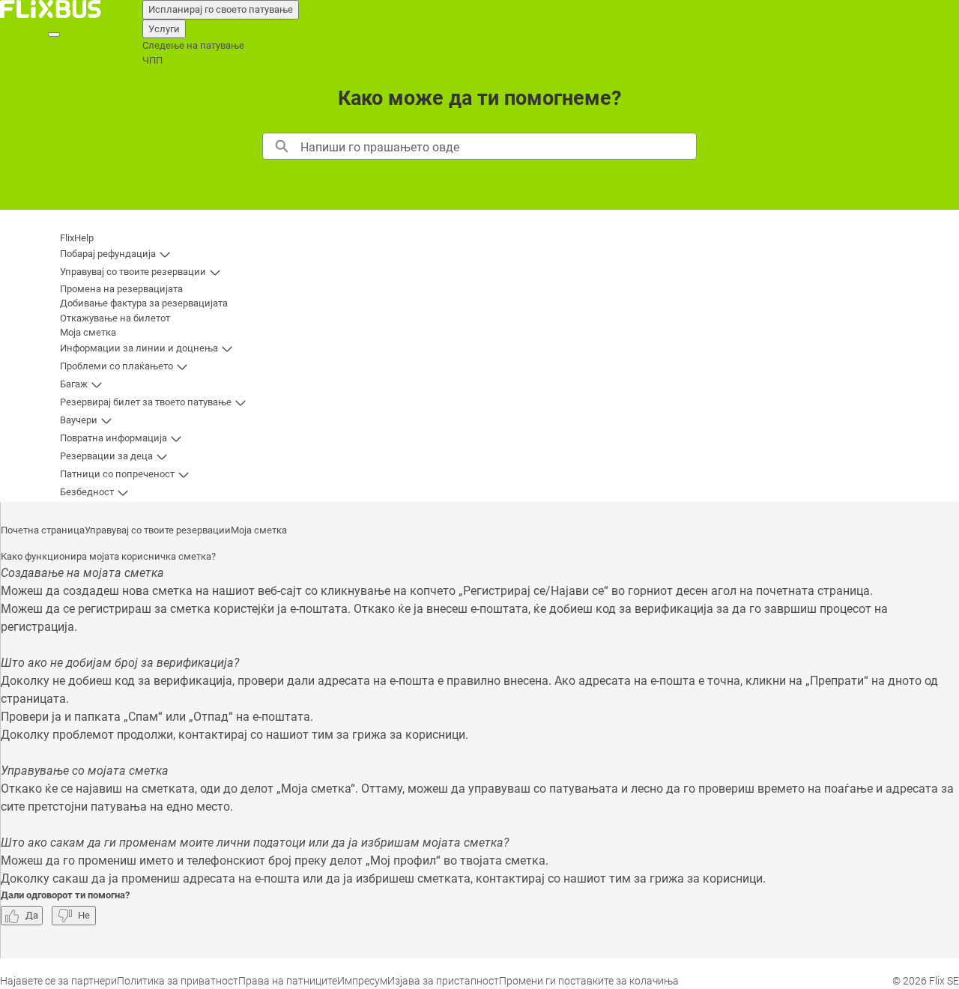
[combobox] (497, 146)
